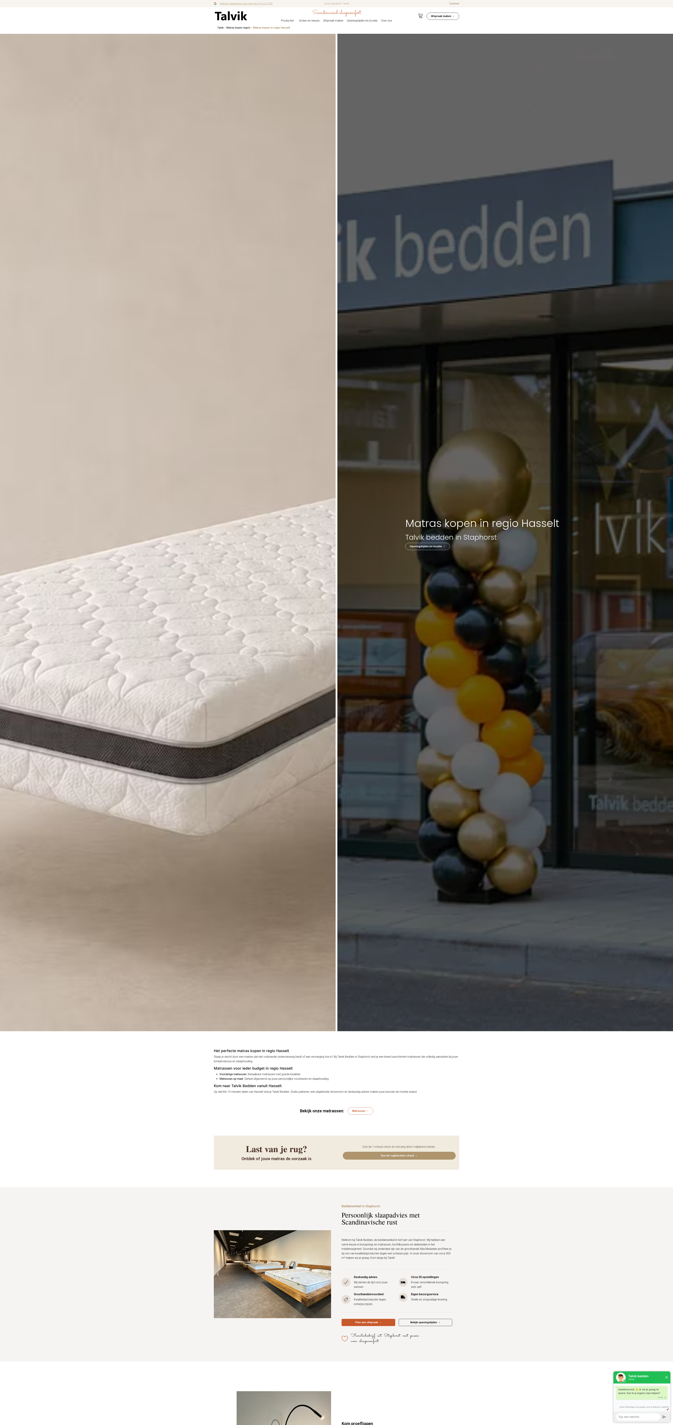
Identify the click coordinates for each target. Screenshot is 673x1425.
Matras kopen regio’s (238, 27)
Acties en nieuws (309, 20)
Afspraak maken (333, 20)
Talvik (220, 27)
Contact (454, 3)
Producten (287, 20)
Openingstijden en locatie (362, 20)
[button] (218, 1274)
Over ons (386, 20)
